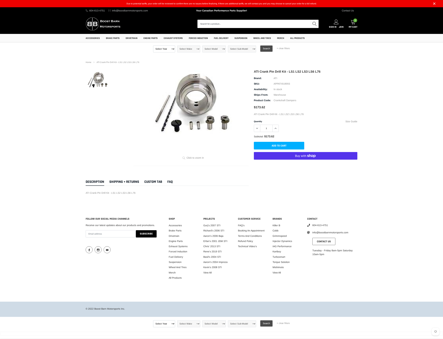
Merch (280, 38)
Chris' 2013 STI (211, 246)
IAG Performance (282, 246)
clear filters (283, 48)
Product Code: (262, 100)
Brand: (258, 78)
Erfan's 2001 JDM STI (215, 241)
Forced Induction (198, 38)
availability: (261, 89)
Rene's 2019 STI (212, 251)
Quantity (258, 121)
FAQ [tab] (170, 182)
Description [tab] (95, 182)
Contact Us (348, 10)
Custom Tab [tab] (153, 182)
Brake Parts (113, 38)
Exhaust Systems (173, 38)
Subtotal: (259, 136)
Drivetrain (131, 38)
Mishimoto (278, 267)
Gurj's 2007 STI (211, 225)
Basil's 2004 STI (212, 256)
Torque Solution (281, 262)
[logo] (103, 23)
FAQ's (241, 225)
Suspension (240, 38)
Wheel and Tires (262, 38)
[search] (314, 24)
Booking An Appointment (251, 230)
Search (266, 48)
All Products (297, 38)
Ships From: (261, 94)
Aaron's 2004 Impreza (215, 262)
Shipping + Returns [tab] (124, 182)
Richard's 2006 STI (213, 230)
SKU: (257, 83)
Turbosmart (279, 256)
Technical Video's (247, 246)
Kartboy (277, 251)
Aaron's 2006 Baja (213, 236)
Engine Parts (150, 38)
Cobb (275, 230)
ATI (275, 78)
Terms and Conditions (250, 236)
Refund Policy (245, 241)
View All (207, 272)
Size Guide (351, 121)
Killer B (276, 225)
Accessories (93, 38)
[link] (98, 79)
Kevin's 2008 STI (212, 267)
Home (88, 62)
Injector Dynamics (282, 241)
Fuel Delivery (221, 38)
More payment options (305, 164)
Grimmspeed (280, 236)
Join (341, 27)
